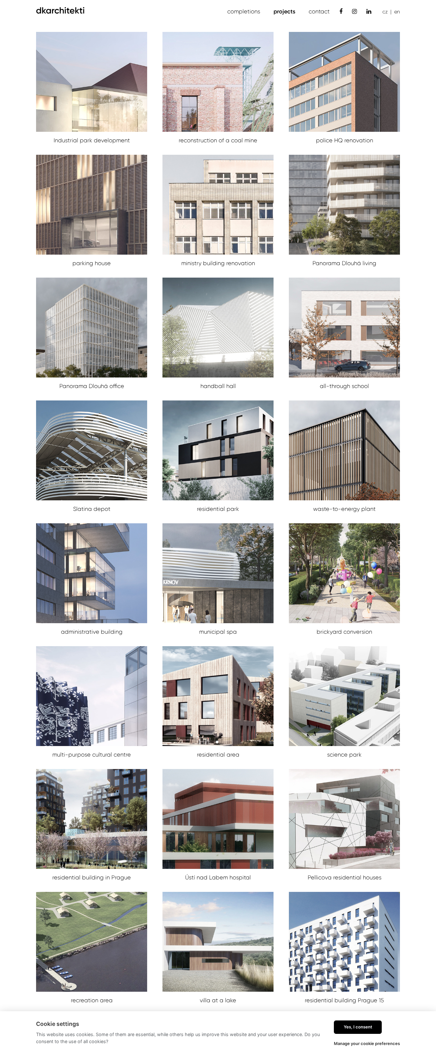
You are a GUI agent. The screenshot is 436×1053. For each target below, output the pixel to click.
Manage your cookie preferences (367, 1043)
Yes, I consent (358, 1026)
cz (385, 12)
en (397, 12)
